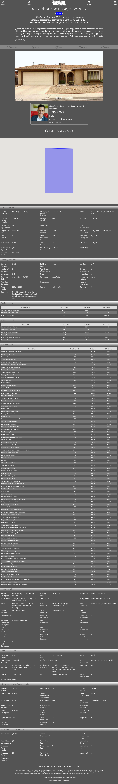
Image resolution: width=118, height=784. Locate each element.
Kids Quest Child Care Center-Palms (11, 437)
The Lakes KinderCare (7, 465)
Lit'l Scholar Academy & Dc (9, 406)
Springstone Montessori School (10, 502)
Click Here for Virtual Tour (59, 131)
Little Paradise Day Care (8, 458)
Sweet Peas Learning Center (9, 398)
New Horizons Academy (8, 434)
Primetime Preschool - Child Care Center (13, 512)
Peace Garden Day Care (8, 401)
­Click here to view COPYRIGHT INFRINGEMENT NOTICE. (55, 774)
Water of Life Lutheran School (10, 540)
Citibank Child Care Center (9, 471)
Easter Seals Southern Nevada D (10, 419)
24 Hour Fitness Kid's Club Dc (9, 463)
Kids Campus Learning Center (10, 504)
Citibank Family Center (8, 468)
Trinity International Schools (10, 517)
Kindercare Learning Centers (9, 564)
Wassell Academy (6, 416)
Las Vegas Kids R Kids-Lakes (9, 414)
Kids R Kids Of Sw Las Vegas (9, 393)
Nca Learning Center (7, 395)
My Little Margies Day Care (9, 582)
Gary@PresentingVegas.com (61, 119)
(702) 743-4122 (55, 122)
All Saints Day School (7, 546)
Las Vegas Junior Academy (9, 424)
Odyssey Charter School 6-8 (9, 335)
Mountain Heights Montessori (10, 411)
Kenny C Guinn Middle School (9, 312)
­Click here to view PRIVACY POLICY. (82, 774)
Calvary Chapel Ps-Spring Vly (9, 421)
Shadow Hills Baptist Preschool (10, 548)
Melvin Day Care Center (8, 478)
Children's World (6, 388)
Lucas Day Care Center (7, 535)
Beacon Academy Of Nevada (9, 327)
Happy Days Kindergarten (8, 476)
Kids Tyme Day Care (7, 432)
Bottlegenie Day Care (7, 556)
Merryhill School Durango (8, 455)
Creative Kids (5, 357)
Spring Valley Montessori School (10, 372)
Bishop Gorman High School (9, 566)
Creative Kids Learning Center (10, 377)
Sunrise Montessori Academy (9, 445)
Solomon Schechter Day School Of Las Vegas (14, 584)
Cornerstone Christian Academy (10, 403)
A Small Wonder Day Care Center (10, 481)
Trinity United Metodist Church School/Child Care (15, 450)
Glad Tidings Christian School (10, 447)
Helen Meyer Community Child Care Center (13, 364)
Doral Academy (5, 340)
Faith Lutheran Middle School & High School (14, 559)
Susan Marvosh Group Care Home (11, 351)
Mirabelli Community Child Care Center (12, 483)
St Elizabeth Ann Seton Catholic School (13, 561)
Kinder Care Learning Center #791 (11, 362)
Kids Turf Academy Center (8, 385)
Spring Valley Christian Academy (10, 367)
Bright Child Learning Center (9, 520)
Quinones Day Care (6, 473)
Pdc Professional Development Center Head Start (16, 579)
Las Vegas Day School (7, 375)
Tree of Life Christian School (9, 571)
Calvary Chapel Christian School (10, 427)
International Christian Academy (11, 515)
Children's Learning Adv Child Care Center (13, 527)
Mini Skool (4, 460)
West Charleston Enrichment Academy (12, 530)
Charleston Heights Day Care (9, 442)
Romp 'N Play (5, 408)
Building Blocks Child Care (9, 370)
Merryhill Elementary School (9, 452)
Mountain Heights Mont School (10, 553)
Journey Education (6, 380)
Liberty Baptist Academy (8, 551)
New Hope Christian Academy (10, 569)
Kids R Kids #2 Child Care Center (10, 390)
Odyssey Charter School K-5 (9, 329)
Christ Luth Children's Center (9, 489)
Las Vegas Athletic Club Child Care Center (13, 499)
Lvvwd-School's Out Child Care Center (12, 509)
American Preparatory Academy (10, 337)
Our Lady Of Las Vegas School (9, 543)
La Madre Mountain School (9, 496)
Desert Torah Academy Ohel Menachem (12, 486)
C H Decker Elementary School (10, 310)
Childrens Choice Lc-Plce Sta (9, 525)
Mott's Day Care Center (8, 577)
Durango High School (7, 315)
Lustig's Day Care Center (8, 522)
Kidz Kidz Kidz (5, 383)
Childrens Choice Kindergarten (10, 533)
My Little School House (8, 354)
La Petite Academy (6, 494)
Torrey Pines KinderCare (8, 359)
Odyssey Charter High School (9, 332)
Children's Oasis (6, 439)
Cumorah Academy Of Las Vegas (10, 429)
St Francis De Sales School (9, 538)
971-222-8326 (56, 211)
